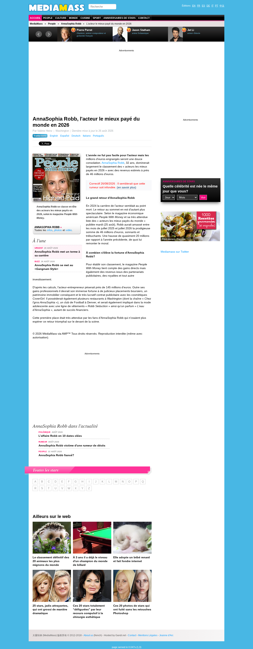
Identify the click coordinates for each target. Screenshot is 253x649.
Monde (73, 18)
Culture (60, 18)
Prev (39, 34)
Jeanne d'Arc (166, 635)
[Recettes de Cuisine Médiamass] (190, 244)
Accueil (35, 18)
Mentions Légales (147, 635)
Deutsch (76, 135)
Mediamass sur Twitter (175, 251)
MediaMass (36, 23)
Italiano (87, 135)
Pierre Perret (84, 30)
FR (198, 5)
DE (208, 5)
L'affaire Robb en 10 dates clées (60, 435)
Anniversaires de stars (119, 18)
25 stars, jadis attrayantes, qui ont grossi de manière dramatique (50, 609)
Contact (144, 18)
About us (88, 635)
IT (212, 5)
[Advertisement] (126, 80)
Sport (97, 18)
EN (193, 5)
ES (203, 5)
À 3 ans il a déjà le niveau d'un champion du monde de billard (90, 561)
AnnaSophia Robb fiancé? (56, 455)
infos (50, 230)
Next (48, 34)
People (48, 18)
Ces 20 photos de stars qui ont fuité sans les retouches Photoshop (132, 609)
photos (58, 230)
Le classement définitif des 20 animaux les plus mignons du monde (51, 561)
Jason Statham (141, 30)
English (54, 135)
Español (64, 135)
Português (98, 135)
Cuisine (85, 18)
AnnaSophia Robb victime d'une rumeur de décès (72, 445)
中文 (222, 5)
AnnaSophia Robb (71, 23)
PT (216, 5)
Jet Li (190, 30)
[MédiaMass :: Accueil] (57, 7)
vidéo (69, 230)
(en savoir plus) (126, 187)
